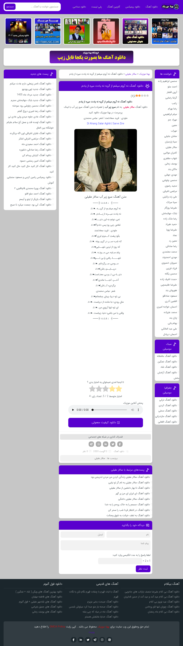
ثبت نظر (143, 569)
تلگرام (91, 444)
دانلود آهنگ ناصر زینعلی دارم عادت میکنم (30, 84)
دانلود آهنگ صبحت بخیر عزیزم (102, 602)
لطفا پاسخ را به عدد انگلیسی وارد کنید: (131, 555)
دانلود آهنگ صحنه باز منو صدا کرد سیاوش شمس (93, 607)
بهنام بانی (172, 323)
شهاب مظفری (170, 158)
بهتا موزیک (144, 74)
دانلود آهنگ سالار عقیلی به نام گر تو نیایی (129, 482)
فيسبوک (73, 639)
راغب (174, 103)
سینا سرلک (171, 202)
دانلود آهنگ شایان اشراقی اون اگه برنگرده (30, 133)
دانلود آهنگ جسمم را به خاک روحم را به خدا (127, 504)
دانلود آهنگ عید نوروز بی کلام (164, 602)
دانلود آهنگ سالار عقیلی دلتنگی (134, 499)
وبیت (92, 632)
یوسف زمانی (171, 164)
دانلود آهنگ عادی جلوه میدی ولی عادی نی (29, 117)
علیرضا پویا (171, 230)
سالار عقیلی (131, 74)
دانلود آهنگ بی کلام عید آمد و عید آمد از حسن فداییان (151, 597)
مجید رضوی (171, 186)
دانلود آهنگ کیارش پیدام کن (36, 155)
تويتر (88, 639)
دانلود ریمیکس (132, 7)
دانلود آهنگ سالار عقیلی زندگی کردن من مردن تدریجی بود (120, 477)
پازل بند (173, 318)
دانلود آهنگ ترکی (168, 400)
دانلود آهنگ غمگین (167, 362)
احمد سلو (172, 87)
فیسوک (120, 444)
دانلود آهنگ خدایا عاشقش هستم (101, 617)
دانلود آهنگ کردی (168, 405)
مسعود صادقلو (170, 296)
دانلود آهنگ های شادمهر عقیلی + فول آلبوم (40, 602)
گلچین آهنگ (113, 7)
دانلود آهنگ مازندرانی (166, 416)
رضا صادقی (171, 246)
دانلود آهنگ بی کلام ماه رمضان (163, 612)
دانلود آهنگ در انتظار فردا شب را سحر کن (129, 510)
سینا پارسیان (171, 142)
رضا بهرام (172, 109)
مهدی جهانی (170, 175)
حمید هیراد (171, 224)
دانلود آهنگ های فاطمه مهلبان (47, 597)
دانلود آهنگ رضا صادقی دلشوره (35, 150)
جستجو (10, 7)
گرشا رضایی (171, 98)
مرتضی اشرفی (170, 191)
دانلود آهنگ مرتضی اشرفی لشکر (35, 139)
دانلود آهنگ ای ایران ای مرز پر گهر (133, 493)
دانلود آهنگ (151, 7)
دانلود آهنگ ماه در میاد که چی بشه (100, 612)
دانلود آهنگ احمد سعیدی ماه (36, 144)
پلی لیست (96, 7)
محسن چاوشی (169, 180)
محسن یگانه (171, 274)
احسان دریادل (170, 334)
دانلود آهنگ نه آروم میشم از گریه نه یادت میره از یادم (112, 86)
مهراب (174, 131)
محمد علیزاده (170, 312)
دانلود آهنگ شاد (168, 367)
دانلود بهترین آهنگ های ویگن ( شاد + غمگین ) (39, 592)
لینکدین (105, 444)
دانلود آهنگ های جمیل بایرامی (46, 607)
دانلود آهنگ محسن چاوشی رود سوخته (31, 106)
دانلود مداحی (79, 7)
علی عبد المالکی (169, 329)
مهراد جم (172, 120)
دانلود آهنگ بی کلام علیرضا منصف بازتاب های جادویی (152, 592)
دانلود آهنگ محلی (167, 411)
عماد (175, 235)
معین (174, 125)
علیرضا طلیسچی (169, 285)
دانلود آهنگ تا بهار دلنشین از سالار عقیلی (129, 488)
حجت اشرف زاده (168, 279)
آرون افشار (172, 92)
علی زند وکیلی (170, 197)
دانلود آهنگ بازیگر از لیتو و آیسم (35, 199)
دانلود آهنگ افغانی (167, 422)
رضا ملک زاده (170, 219)
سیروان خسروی (169, 263)
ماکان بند (172, 169)
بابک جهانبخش (169, 213)
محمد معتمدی (169, 252)
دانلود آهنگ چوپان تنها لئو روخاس (162, 607)
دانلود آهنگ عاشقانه (167, 356)
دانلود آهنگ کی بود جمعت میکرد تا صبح (30, 205)
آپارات (109, 639)
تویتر (112, 444)
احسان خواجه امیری (167, 307)
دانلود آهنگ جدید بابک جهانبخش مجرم (31, 100)
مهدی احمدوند (169, 257)
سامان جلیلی (170, 136)
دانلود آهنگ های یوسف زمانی (47, 612)
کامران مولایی (170, 153)
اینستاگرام (102, 639)
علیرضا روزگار (170, 208)
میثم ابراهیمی (170, 114)
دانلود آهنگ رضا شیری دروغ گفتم (34, 111)
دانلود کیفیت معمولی (104, 422)
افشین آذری (171, 301)
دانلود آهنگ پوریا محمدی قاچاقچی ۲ (32, 188)
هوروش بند (171, 290)
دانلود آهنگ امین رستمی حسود (35, 161)
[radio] (118, 389)
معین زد (173, 241)
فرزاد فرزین (171, 268)
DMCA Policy (57, 627)
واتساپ (98, 444)
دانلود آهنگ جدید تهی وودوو (36, 89)
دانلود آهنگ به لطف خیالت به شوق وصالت (128, 515)
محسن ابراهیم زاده (167, 81)
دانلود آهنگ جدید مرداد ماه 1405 (34, 95)
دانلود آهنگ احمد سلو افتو (38, 194)
